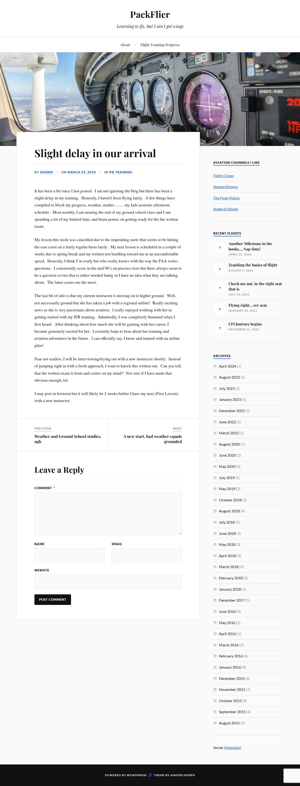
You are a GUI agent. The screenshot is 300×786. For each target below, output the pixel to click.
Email (117, 544)
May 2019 (227, 488)
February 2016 (231, 656)
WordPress (136, 775)
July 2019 (227, 477)
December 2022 (232, 410)
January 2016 (230, 667)
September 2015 (232, 711)
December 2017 (232, 600)
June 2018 (227, 533)
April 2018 (227, 555)
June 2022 (227, 422)
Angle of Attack (225, 209)
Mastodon (232, 747)
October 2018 (230, 500)
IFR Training (120, 172)
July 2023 (227, 388)
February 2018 (231, 578)
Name (39, 544)
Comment (44, 488)
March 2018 (229, 566)
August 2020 (229, 444)
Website (41, 570)
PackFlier (150, 14)
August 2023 (229, 377)
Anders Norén (182, 775)
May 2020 (227, 466)
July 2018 (227, 522)
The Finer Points (226, 198)
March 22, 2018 (82, 172)
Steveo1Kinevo (225, 186)
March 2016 (229, 645)
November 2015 (232, 689)
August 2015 (229, 723)
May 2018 (227, 544)
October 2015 (230, 700)
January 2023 (230, 399)
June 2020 (227, 455)
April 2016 (227, 633)
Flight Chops (223, 175)
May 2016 (227, 622)
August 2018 (229, 511)
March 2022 (229, 433)
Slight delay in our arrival (95, 153)
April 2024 (227, 366)
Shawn (46, 172)
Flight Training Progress (160, 44)
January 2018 (230, 589)
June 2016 (227, 611)
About (125, 44)
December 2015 (232, 678)
